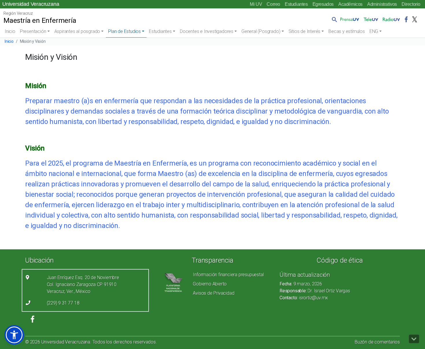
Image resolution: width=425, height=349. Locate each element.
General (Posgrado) (260, 31)
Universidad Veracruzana (30, 4)
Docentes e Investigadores (206, 31)
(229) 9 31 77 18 (63, 303)
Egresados (323, 4)
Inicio (10, 31)
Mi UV (256, 4)
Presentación (33, 31)
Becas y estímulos (346, 31)
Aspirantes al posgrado (77, 31)
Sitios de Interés (305, 31)
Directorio (411, 4)
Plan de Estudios (124, 31)
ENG (373, 31)
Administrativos (382, 4)
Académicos (350, 4)
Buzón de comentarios (377, 342)
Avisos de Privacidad (213, 293)
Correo (273, 4)
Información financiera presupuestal (228, 274)
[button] (333, 19)
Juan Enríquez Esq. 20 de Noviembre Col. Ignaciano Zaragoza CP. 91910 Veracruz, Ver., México (83, 284)
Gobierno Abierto (210, 284)
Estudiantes (296, 4)
